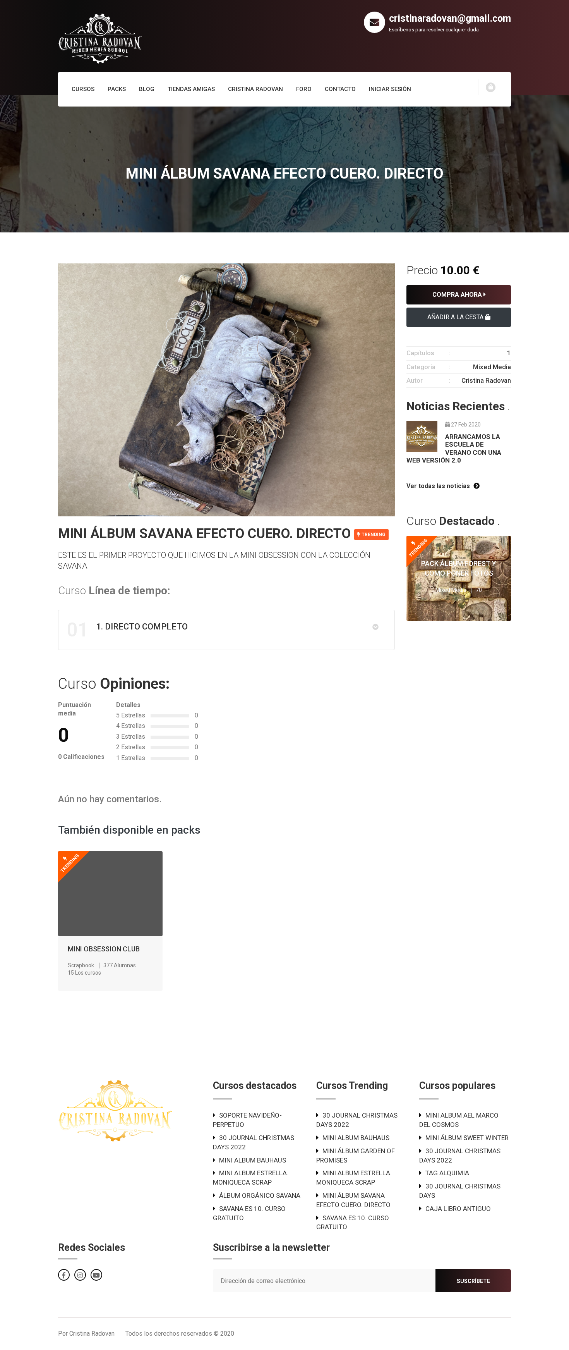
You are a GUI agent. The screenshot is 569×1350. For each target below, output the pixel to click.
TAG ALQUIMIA (447, 1173)
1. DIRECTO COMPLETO (127, 630)
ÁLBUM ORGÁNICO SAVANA (259, 1195)
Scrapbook (81, 965)
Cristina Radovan (255, 89)
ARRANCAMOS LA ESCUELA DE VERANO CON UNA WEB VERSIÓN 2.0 (453, 448)
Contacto (340, 89)
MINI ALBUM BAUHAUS (252, 1160)
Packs (117, 89)
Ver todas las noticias (438, 486)
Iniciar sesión (390, 89)
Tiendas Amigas (191, 89)
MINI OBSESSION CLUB (104, 949)
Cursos (83, 89)
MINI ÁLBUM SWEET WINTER (467, 1138)
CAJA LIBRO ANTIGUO (458, 1208)
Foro (304, 89)
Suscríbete (473, 1281)
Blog (146, 89)
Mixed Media (492, 367)
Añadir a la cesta (456, 317)
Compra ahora (457, 294)
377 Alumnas (119, 965)
